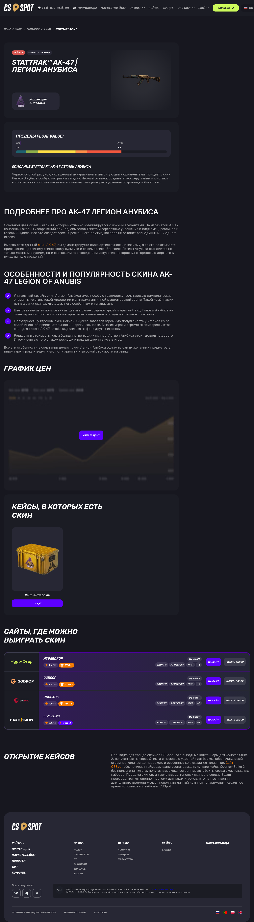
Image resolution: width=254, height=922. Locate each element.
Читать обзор (235, 662)
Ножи (77, 850)
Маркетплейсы (113, 8)
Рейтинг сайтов (55, 8)
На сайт (213, 662)
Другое (78, 873)
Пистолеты (81, 854)
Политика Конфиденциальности (34, 912)
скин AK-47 (46, 245)
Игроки (184, 8)
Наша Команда (217, 843)
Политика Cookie (75, 912)
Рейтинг (18, 843)
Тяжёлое (80, 869)
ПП (75, 859)
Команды (19, 873)
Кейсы (154, 8)
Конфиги (124, 850)
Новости (19, 861)
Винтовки (80, 864)
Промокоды (87, 8)
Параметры (125, 859)
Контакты (100, 912)
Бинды (168, 8)
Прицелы (124, 854)
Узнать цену (91, 435)
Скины (135, 8)
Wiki (14, 867)
